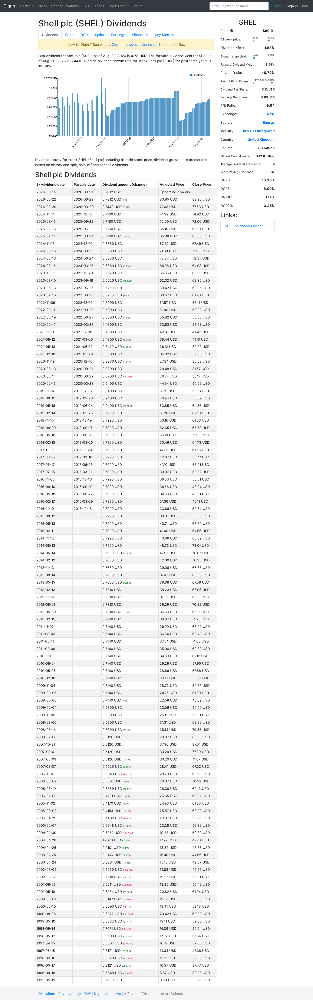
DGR (84, 35)
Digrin (9, 6)
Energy (269, 122)
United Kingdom (261, 139)
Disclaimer (46, 993)
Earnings (118, 35)
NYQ (271, 114)
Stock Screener (50, 6)
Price (69, 35)
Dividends (50, 35)
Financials (140, 35)
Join (304, 6)
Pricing (138, 6)
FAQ (87, 993)
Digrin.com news (107, 993)
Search (276, 6)
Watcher (72, 6)
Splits (99, 35)
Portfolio (27, 6)
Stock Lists (117, 6)
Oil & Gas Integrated (258, 131)
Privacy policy (69, 993)
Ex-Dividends (93, 6)
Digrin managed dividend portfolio (140, 44)
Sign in (292, 6)
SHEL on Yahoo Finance (244, 226)
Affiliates (131, 993)
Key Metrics (164, 35)
